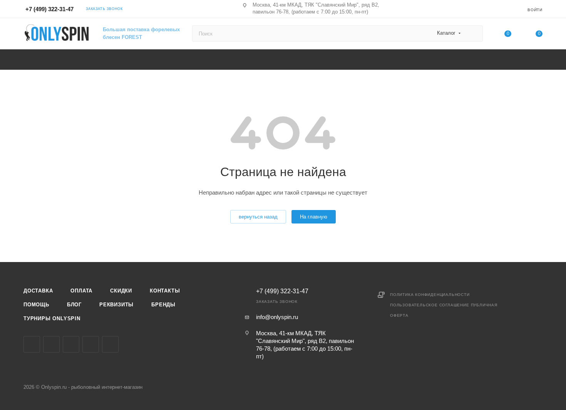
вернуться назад (258, 217)
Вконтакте (31, 344)
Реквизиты (116, 305)
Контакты (165, 291)
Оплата (81, 291)
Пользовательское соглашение (429, 305)
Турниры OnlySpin (51, 318)
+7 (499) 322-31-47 (49, 9)
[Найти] (473, 33)
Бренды (163, 305)
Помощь (36, 305)
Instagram (51, 344)
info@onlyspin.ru (277, 317)
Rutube (110, 344)
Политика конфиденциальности (430, 294)
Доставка (38, 291)
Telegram (71, 344)
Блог (74, 305)
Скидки (121, 291)
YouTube (90, 344)
